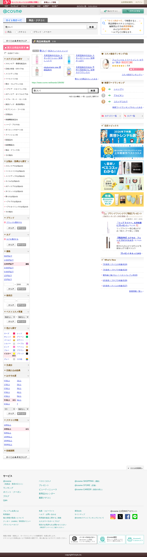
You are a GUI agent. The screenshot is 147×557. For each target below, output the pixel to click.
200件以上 (8, 441)
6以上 (19, 400)
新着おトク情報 (50, 2)
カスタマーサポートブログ (49, 521)
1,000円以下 (9, 260)
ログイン (139, 2)
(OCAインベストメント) (58, 51)
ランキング (14, 6)
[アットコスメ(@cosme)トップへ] (12, 12)
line (134, 516)
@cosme (13, 482)
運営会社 (78, 511)
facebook (127, 516)
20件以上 (16, 429)
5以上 (19, 396)
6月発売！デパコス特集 (115, 286)
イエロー (10, 355)
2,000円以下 (16, 264)
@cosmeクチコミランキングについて (89, 518)
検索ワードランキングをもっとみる (127, 107)
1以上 (19, 381)
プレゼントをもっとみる (130, 253)
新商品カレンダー (47, 493)
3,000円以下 (9, 268)
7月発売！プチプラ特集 (115, 270)
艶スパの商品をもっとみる (86, 79)
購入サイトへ (136, 69)
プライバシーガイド (11, 525)
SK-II (118, 62)
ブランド (24, 6)
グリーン (22, 337)
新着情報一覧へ (135, 291)
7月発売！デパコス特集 (115, 264)
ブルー (9, 350)
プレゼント (44, 485)
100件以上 (8, 437)
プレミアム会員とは (11, 511)
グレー (9, 359)
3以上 (19, 388)
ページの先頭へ (136, 468)
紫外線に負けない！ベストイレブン (120, 275)
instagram (112, 516)
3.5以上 (7, 392)
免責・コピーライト (46, 511)
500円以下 (8, 256)
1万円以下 (8, 276)
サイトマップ (80, 514)
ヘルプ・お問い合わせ (47, 514)
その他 (22, 359)
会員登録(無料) (127, 2)
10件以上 (7, 425)
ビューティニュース (48, 489)
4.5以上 (7, 396)
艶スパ (43, 50)
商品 (9, 32)
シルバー (9, 344)
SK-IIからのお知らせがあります (127, 62)
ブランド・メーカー (42, 32)
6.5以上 (7, 404)
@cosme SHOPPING (88, 481)
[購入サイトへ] (136, 69)
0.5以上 (7, 381)
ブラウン (22, 350)
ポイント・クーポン (12, 492)
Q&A (38, 6)
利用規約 (6, 514)
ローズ (9, 333)
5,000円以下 (9, 272)
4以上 (19, 392)
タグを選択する (12, 239)
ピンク (9, 347)
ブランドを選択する (14, 222)
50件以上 (7, 433)
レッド (22, 333)
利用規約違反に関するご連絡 (50, 518)
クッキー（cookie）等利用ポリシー (17, 521)
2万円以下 (8, 279)
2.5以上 (7, 388)
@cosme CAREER (89, 489)
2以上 (19, 385)
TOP (6, 6)
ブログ (32, 6)
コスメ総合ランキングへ (132, 75)
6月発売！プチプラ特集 (115, 280)
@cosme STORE (86, 485)
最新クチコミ (45, 498)
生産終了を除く (14, 53)
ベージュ (22, 347)
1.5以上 (7, 385)
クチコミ (22, 32)
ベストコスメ (92, 6)
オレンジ (9, 337)
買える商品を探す (16, 47)
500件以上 (8, 445)
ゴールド (9, 340)
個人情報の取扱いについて (13, 518)
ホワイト (22, 340)
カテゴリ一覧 (81, 6)
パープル (22, 344)
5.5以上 (10, 400)
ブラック (22, 354)
